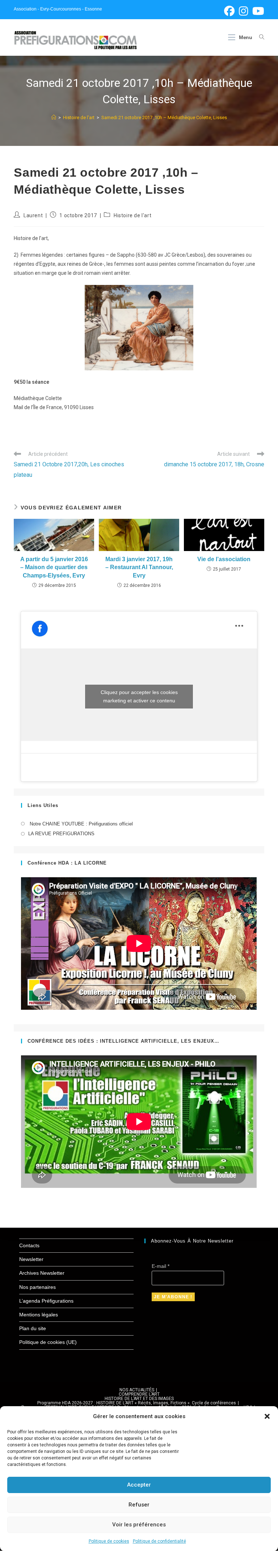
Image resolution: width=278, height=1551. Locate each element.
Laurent (33, 215)
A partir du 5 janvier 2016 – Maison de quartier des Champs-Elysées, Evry (54, 567)
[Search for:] (259, 37)
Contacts (29, 1245)
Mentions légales (38, 1314)
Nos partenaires (37, 1287)
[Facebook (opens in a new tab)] (229, 11)
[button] (267, 1416)
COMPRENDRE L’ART (139, 1394)
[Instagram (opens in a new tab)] (243, 11)
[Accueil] (53, 117)
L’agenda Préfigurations (46, 1301)
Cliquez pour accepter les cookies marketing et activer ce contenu (139, 696)
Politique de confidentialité (159, 1541)
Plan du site (32, 1328)
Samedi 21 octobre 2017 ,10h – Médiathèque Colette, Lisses (164, 117)
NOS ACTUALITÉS (136, 1389)
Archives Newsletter (41, 1273)
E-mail (160, 1266)
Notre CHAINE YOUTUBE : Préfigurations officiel (80, 824)
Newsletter (31, 1259)
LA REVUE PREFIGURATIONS (61, 833)
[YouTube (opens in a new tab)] (257, 11)
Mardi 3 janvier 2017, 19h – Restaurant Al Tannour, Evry (139, 567)
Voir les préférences (139, 1524)
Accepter (139, 1484)
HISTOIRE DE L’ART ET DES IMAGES (139, 1398)
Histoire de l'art (132, 215)
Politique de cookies (109, 1541)
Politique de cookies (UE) (48, 1342)
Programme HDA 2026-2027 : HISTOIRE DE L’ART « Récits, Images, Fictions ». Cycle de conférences (136, 1402)
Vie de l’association (223, 559)
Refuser (139, 1504)
